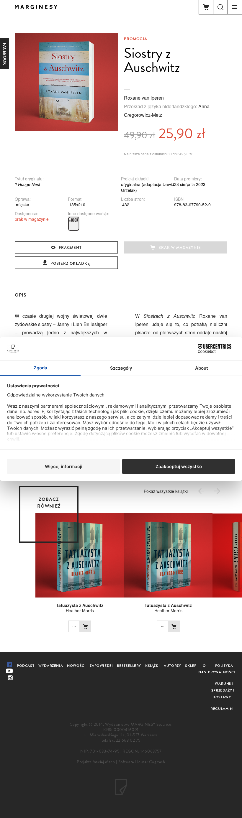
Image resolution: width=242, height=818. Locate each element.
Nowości (76, 665)
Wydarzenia (50, 665)
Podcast (25, 665)
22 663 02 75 (128, 740)
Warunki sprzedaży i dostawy (223, 690)
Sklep (190, 665)
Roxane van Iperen (144, 97)
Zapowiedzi (101, 665)
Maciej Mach (103, 762)
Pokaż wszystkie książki (166, 491)
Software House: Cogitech (141, 762)
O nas (202, 669)
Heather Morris (80, 610)
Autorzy (172, 665)
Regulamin (221, 708)
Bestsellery (129, 665)
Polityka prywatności (221, 669)
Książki (152, 665)
